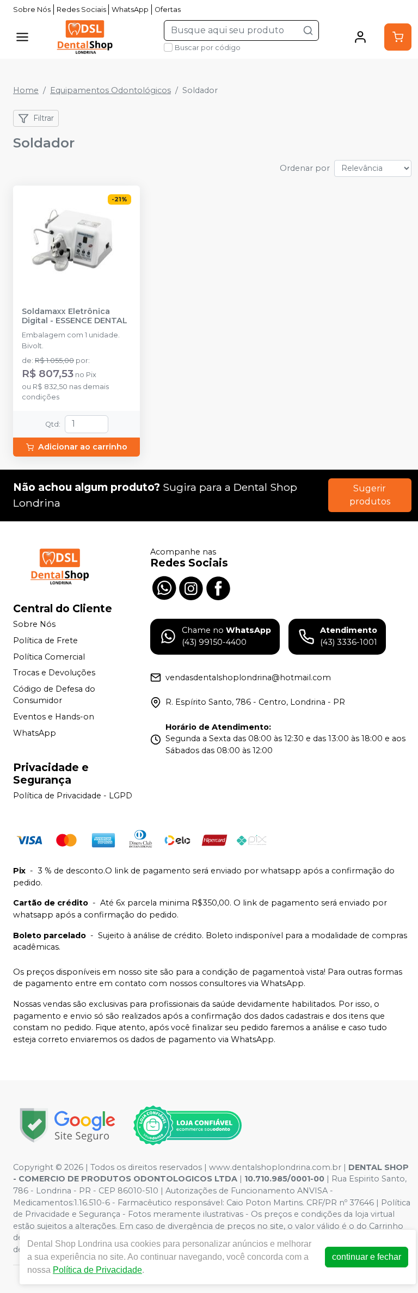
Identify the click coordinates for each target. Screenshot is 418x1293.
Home (26, 90)
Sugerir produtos (369, 495)
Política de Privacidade (97, 1269)
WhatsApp (130, 9)
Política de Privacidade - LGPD (72, 796)
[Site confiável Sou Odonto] (187, 1125)
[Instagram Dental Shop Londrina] (191, 587)
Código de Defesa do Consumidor (54, 695)
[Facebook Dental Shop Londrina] (218, 587)
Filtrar (43, 118)
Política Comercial (49, 657)
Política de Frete (45, 640)
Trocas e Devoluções (54, 673)
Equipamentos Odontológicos (110, 90)
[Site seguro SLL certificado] (67, 1125)
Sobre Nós (32, 9)
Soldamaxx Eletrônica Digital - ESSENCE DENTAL (74, 316)
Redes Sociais (81, 9)
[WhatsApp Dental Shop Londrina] (163, 587)
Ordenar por (305, 168)
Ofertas (168, 9)
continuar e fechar (366, 1256)
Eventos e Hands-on (53, 717)
